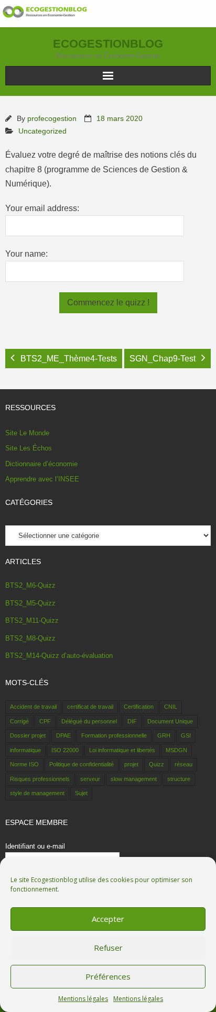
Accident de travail (33, 706)
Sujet (81, 793)
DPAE (63, 735)
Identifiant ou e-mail (35, 846)
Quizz (156, 764)
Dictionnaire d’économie (41, 464)
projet (131, 764)
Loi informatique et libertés (122, 750)
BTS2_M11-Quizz (32, 620)
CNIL (170, 706)
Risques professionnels (40, 779)
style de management (37, 793)
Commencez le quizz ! (108, 302)
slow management (134, 779)
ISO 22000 (65, 750)
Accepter (108, 919)
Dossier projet (28, 735)
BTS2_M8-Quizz (30, 638)
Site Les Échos (28, 448)
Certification (139, 706)
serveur (90, 779)
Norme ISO (24, 764)
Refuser (108, 947)
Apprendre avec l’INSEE (42, 479)
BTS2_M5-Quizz (30, 603)
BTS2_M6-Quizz (30, 585)
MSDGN (176, 750)
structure (178, 779)
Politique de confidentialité (81, 764)
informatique (25, 750)
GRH (163, 735)
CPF (45, 721)
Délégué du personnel (89, 721)
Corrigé (19, 721)
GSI (186, 735)
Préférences (108, 976)
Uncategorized (42, 131)
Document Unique (170, 721)
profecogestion (52, 118)
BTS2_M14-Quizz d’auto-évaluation (59, 655)
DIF (132, 721)
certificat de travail (90, 706)
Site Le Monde (27, 433)
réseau (183, 764)
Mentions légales (83, 998)
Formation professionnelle (114, 735)
